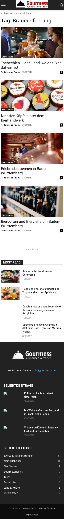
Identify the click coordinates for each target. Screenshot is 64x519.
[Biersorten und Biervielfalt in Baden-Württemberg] (32, 201)
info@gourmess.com (45, 370)
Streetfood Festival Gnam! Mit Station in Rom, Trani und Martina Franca (41, 328)
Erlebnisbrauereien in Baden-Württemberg (25, 170)
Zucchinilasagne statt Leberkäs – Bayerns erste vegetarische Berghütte (41, 310)
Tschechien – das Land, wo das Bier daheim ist (31, 65)
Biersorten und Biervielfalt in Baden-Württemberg (30, 223)
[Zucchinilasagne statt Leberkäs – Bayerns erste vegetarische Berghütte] (10, 311)
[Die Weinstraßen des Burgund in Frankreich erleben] (12, 415)
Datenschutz (29, 508)
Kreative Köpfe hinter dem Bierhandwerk (22, 118)
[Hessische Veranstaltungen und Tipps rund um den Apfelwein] (10, 294)
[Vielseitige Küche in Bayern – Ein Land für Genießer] (12, 432)
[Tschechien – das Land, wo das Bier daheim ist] (32, 42)
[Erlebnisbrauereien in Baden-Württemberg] (32, 148)
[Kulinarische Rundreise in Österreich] (10, 276)
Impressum (14, 508)
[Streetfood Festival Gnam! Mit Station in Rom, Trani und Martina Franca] (10, 329)
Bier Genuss (7, 57)
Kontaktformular (47, 508)
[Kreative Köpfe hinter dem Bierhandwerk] (32, 95)
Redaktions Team (10, 72)
